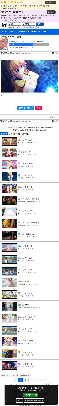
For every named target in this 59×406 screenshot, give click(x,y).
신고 (38, 108)
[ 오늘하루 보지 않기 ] (34, 400)
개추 (21, 108)
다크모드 (25, 27)
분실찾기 (18, 27)
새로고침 (5, 375)
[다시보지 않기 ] (9, 8)
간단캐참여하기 (30, 395)
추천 (28, 108)
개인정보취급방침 (24, 405)
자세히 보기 (50, 2)
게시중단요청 (36, 405)
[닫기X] (55, 53)
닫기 (19, 400)
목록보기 (53, 117)
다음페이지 (25, 375)
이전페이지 (15, 375)
